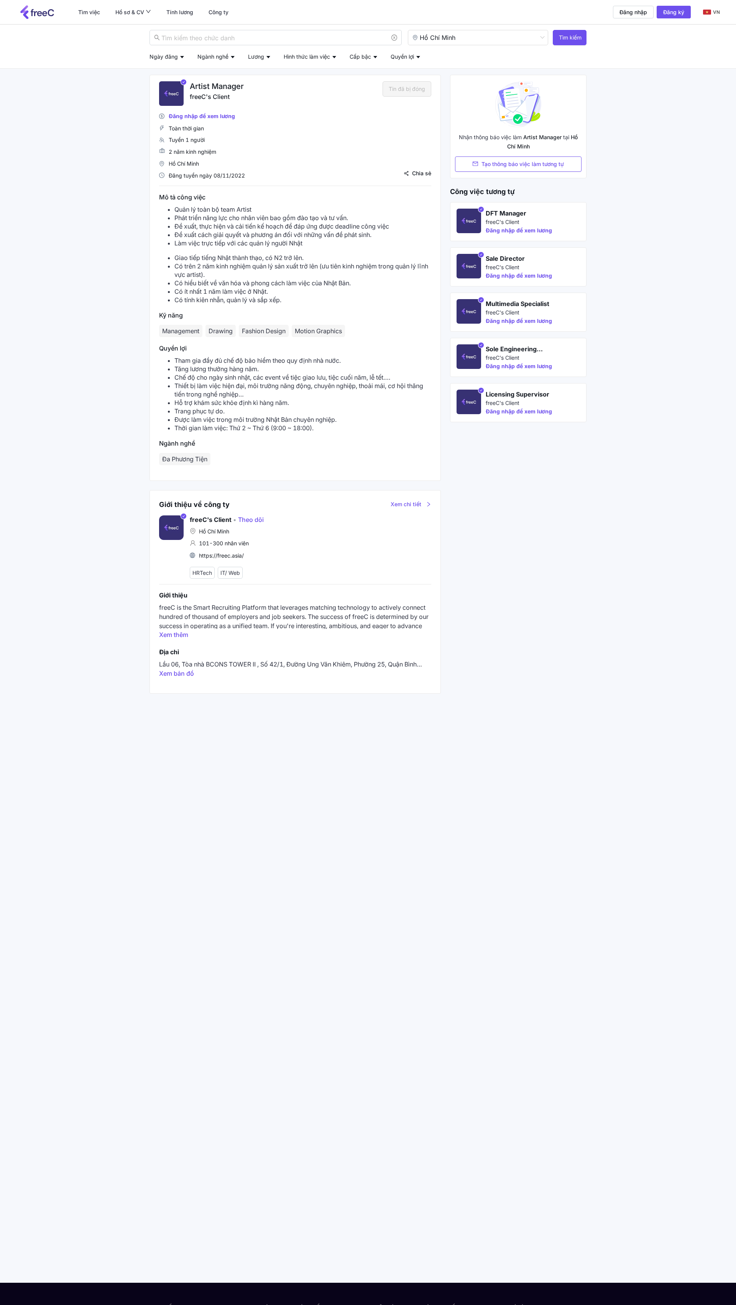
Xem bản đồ (176, 673)
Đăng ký (673, 12)
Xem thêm (173, 635)
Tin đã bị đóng (407, 89)
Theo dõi (248, 519)
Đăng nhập (633, 12)
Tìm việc (89, 12)
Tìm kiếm (570, 37)
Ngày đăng (164, 56)
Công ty (218, 12)
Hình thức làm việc (307, 56)
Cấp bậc (360, 56)
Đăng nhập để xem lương (202, 116)
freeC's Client (210, 96)
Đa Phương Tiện (184, 459)
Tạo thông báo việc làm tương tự (522, 164)
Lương (256, 56)
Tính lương (179, 12)
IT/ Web (230, 572)
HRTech (202, 572)
